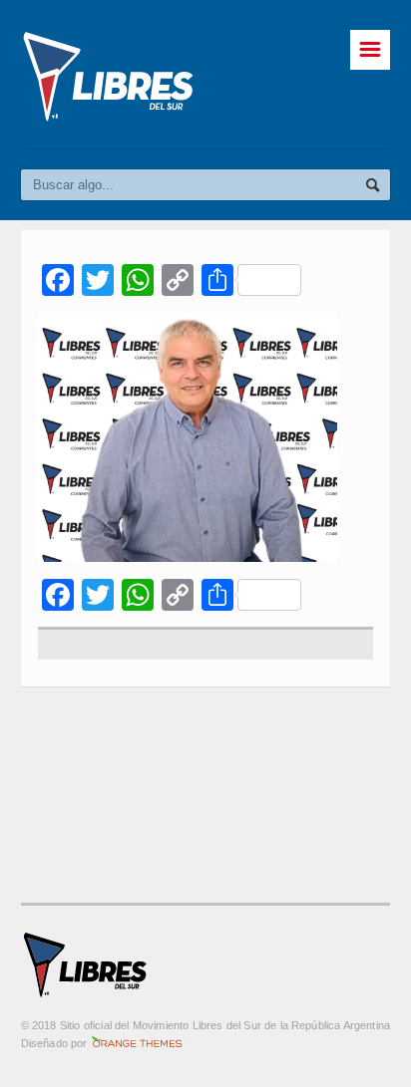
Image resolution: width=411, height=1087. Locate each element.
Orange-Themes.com (137, 1043)
